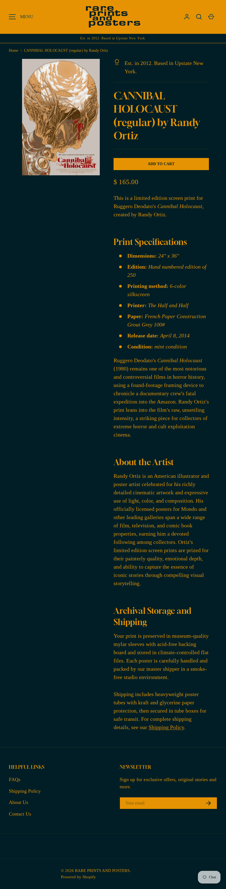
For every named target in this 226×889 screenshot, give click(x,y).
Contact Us (20, 814)
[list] (62, 119)
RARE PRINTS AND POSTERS (102, 870)
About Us (18, 802)
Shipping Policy (166, 727)
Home (13, 50)
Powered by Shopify (78, 876)
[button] (199, 17)
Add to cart (161, 164)
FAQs (14, 779)
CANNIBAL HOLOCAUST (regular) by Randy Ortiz (66, 50)
